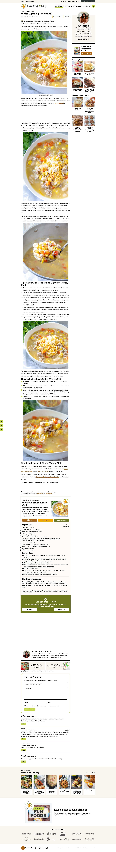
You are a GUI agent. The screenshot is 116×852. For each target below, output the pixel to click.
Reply (23, 723)
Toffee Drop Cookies (77, 109)
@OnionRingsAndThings (39, 604)
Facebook (40, 493)
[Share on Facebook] (1, 421)
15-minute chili (59, 103)
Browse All (89, 772)
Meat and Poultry (31, 11)
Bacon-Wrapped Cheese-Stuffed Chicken (39, 791)
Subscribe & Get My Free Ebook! (86, 48)
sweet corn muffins (43, 471)
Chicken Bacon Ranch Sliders (77, 89)
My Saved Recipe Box (88, 1)
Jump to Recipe (57, 17)
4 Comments (37, 16)
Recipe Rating (29, 684)
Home (22, 11)
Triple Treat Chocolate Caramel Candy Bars (89, 110)
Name (27, 702)
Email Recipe (62, 520)
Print (66, 17)
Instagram (49, 493)
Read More (57, 657)
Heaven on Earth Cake (77, 73)
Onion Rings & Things (34, 6)
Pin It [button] (46, 520)
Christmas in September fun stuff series (47, 477)
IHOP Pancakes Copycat (89, 73)
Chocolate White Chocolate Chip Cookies (89, 129)
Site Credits (92, 848)
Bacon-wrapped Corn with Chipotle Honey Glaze (77, 791)
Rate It (62, 609)
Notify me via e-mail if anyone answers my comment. (42, 706)
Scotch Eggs (89, 790)
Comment (28, 688)
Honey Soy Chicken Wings (64, 790)
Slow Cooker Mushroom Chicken (51, 791)
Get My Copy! (86, 54)
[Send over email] (1, 429)
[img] (59, 1)
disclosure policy (47, 23)
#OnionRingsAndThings (46, 606)
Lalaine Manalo (42, 515)
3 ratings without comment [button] (45, 671)
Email (49, 702)
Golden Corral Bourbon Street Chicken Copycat (89, 90)
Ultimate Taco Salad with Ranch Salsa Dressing (27, 791)
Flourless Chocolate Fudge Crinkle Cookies (77, 129)
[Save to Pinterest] (1, 425)
